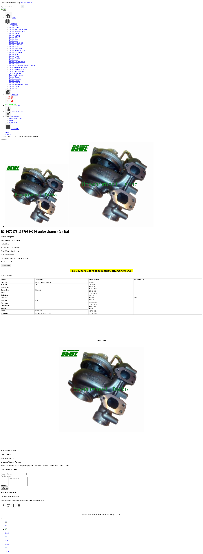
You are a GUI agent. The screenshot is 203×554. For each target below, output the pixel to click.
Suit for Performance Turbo (18, 84)
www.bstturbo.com (26, 2)
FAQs (11, 120)
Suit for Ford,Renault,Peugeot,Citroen (22, 65)
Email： (3, 476)
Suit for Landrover (15, 45)
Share (7, 544)
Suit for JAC (13, 60)
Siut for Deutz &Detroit (17, 62)
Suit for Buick (14, 77)
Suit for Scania (14, 64)
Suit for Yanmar (14, 83)
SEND (6, 488)
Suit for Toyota (14, 27)
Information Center (15, 118)
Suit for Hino (13, 39)
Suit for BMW (14, 33)
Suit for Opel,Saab (15, 52)
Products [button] (13, 24)
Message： (4, 485)
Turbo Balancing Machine (18, 67)
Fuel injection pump (16, 75)
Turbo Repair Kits (15, 73)
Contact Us (15, 129)
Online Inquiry (6, 265)
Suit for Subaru (14, 54)
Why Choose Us (17, 111)
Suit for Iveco (13, 41)
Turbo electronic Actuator (17, 69)
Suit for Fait (13, 88)
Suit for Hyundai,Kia (16, 43)
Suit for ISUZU (14, 37)
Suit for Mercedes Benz (17, 31)
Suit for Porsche (14, 58)
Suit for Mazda (14, 46)
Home (14, 18)
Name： (4, 474)
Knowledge (13, 122)
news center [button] (15, 117)
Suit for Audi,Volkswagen (18, 29)
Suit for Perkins (14, 35)
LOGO (18, 105)
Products (8, 134)
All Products (13, 26)
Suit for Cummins (15, 79)
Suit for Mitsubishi (15, 48)
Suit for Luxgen (14, 86)
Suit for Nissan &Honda (17, 50)
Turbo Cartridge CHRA (17, 71)
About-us (14, 95)
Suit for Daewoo (14, 81)
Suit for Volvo (14, 56)
